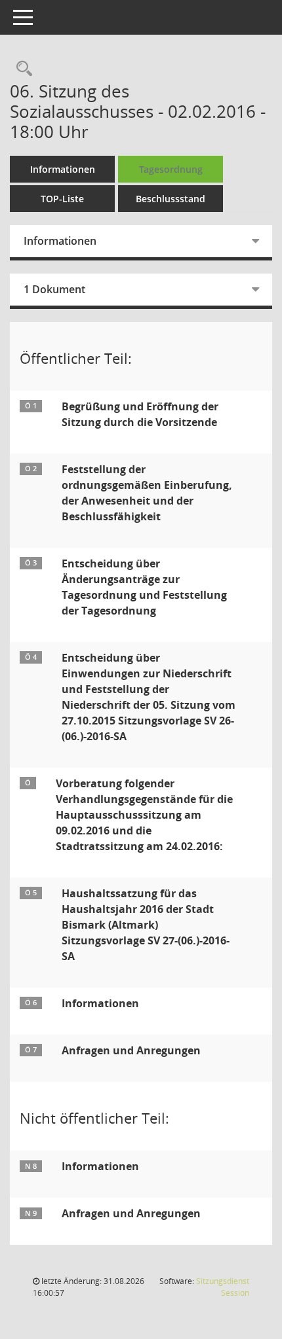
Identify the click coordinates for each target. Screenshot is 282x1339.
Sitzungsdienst (222, 1287)
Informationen (62, 169)
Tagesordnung (171, 169)
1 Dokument (54, 289)
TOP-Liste (62, 198)
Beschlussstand (170, 198)
